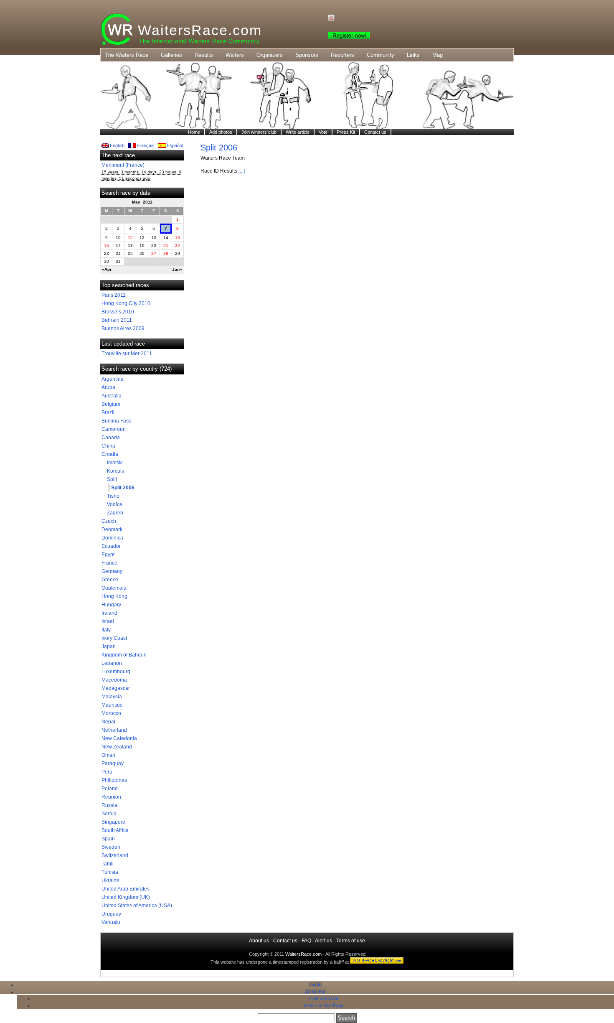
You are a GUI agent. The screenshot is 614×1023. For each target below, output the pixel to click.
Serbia (109, 814)
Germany (111, 571)
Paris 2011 (113, 295)
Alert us (323, 941)
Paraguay (112, 763)
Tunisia (109, 872)
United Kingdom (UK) (125, 897)
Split (112, 479)
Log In (315, 984)
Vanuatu (110, 922)
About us (259, 941)
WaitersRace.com (200, 30)
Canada (110, 437)
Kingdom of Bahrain (124, 655)
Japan (108, 646)
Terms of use (350, 941)
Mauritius (111, 705)
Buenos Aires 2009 (123, 328)
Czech (108, 521)
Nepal (108, 722)
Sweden (110, 847)
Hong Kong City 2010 (125, 303)
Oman (108, 755)
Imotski (115, 463)
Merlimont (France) (123, 165)
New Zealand (116, 747)
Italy (106, 630)
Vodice (114, 504)
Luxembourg (115, 671)
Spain (108, 839)
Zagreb (115, 513)
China (108, 446)
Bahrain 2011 (116, 320)
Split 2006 (122, 488)
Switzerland (114, 855)
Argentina (112, 379)
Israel (107, 621)
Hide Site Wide (323, 998)
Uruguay (111, 914)
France (109, 563)
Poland (109, 788)
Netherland (114, 730)
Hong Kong (114, 596)
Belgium (110, 404)
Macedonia (114, 680)
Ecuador (111, 546)
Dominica (112, 538)
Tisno (113, 496)
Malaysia (111, 697)
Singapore (113, 822)
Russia (109, 805)
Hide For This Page (323, 1005)
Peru (106, 772)
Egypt (107, 554)
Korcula (115, 471)
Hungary (111, 605)
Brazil (107, 412)
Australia (111, 396)
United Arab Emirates (125, 889)
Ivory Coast (114, 638)
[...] (241, 171)
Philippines (114, 780)
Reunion (111, 797)
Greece (109, 580)
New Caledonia (119, 738)
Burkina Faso (116, 421)
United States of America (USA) (136, 905)
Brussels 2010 (117, 312)
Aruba (108, 387)
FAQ (306, 941)
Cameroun (113, 429)
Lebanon (111, 663)
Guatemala (114, 588)
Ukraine (110, 880)
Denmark (111, 529)
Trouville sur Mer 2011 (126, 353)
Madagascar (115, 688)
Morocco (111, 713)
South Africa (115, 830)
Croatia (109, 454)
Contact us (285, 941)
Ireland (109, 613)
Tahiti (107, 864)
